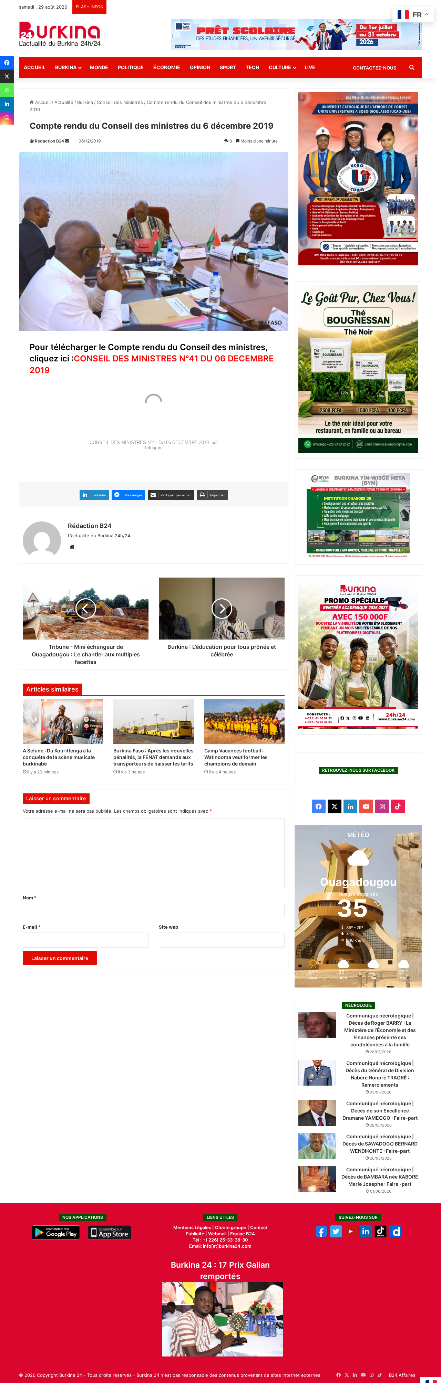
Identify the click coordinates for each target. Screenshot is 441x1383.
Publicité (195, 1233)
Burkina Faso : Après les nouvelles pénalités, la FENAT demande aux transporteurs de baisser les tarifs (153, 757)
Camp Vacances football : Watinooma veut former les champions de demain (236, 757)
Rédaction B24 (49, 141)
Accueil (34, 67)
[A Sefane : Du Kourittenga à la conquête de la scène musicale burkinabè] (63, 721)
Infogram (154, 447)
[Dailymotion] (395, 1235)
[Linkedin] (7, 104)
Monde (99, 67)
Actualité (63, 102)
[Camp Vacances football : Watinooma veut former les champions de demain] (244, 721)
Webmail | (218, 1233)
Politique (131, 67)
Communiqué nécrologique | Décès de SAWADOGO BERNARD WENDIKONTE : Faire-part (380, 1143)
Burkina (65, 67)
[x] (336, 1235)
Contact (259, 1227)
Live (310, 67)
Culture (280, 67)
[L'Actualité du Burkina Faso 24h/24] (60, 33)
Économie (166, 67)
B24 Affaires (402, 1375)
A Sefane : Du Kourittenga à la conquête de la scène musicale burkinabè (59, 757)
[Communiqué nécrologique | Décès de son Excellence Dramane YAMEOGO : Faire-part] (317, 1113)
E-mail (32, 927)
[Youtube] (351, 1235)
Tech (252, 67)
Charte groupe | (232, 1227)
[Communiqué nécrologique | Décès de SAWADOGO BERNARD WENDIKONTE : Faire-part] (317, 1146)
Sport (228, 67)
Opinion (200, 67)
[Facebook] (7, 63)
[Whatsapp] (7, 90)
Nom (30, 897)
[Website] (72, 547)
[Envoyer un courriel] (67, 141)
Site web (168, 927)
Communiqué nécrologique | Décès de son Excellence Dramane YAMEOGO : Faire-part (380, 1110)
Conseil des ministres (120, 102)
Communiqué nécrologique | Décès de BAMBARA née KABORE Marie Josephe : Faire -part (379, 1176)
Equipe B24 (242, 1233)
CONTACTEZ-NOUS (374, 68)
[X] (7, 76)
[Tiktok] (381, 1235)
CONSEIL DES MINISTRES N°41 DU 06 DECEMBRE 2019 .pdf (154, 442)
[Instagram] (7, 118)
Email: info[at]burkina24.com (220, 1246)
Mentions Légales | (194, 1227)
